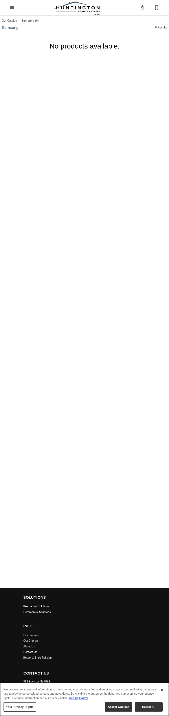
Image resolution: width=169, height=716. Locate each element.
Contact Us (30, 652)
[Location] (142, 7)
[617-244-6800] (156, 7)
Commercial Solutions (37, 612)
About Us (29, 646)
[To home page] (76, 7)
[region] (84, 699)
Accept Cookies (118, 707)
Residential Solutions (36, 606)
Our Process (31, 635)
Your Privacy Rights (19, 707)
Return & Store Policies (37, 657)
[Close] (162, 690)
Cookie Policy (78, 698)
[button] (12, 7)
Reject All (148, 707)
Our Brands (30, 640)
